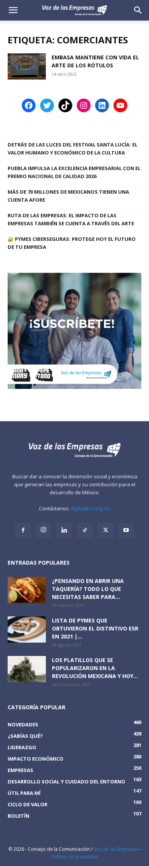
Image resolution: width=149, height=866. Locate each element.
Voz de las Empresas (116, 849)
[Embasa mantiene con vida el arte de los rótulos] (27, 66)
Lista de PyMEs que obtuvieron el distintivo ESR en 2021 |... (95, 628)
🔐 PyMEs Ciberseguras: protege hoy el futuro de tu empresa (72, 243)
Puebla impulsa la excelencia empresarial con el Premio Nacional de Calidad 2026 (74, 172)
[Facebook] (23, 530)
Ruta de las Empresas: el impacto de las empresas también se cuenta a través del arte (71, 219)
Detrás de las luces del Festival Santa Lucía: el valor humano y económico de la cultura (73, 148)
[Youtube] (126, 530)
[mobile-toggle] (13, 10)
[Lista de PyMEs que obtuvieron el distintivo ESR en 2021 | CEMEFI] (27, 629)
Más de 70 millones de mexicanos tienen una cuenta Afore (68, 195)
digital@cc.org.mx (90, 508)
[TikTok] (84, 530)
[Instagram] (43, 530)
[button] (138, 10)
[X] (105, 530)
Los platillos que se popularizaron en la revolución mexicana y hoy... (95, 668)
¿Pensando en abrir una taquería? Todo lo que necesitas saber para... (88, 588)
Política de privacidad (74, 856)
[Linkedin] (64, 530)
